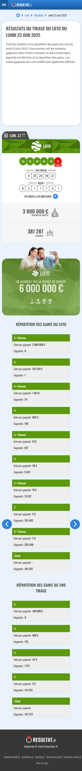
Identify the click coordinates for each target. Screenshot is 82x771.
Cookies (39, 757)
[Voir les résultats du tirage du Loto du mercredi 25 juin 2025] (75, 528)
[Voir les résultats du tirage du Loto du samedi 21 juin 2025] (7, 528)
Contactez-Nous (71, 757)
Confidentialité (11, 757)
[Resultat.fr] (45, 5)
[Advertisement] (41, 93)
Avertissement (53, 757)
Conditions (26, 757)
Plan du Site (42, 763)
